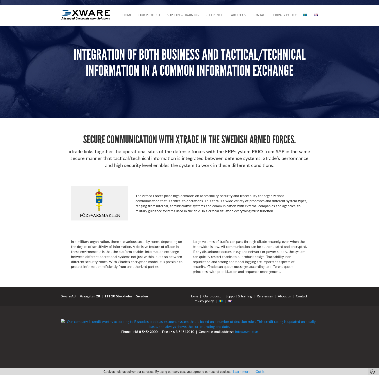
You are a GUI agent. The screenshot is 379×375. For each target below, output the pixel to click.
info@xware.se (246, 331)
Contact (260, 15)
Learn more (241, 371)
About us (238, 15)
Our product (149, 15)
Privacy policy (285, 15)
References (215, 15)
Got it (260, 371)
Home (127, 15)
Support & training (183, 15)
